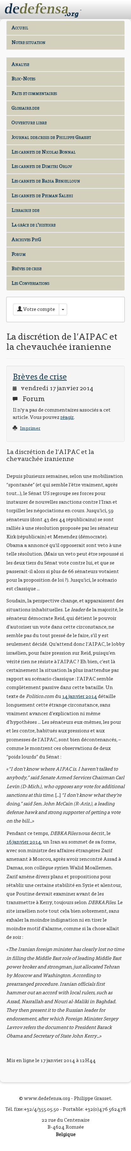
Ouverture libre (29, 122)
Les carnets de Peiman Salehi (42, 195)
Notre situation (28, 42)
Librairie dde (25, 210)
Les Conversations (30, 283)
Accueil (19, 27)
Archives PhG (26, 239)
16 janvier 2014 (23, 842)
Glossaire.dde (25, 108)
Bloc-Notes (23, 78)
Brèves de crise (26, 268)
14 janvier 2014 (79, 696)
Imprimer (30, 428)
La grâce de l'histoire (33, 224)
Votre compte (38, 309)
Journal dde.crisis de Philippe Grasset (51, 137)
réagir (67, 417)
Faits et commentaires (34, 93)
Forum (18, 254)
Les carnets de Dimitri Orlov (41, 166)
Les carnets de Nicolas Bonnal (43, 152)
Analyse (20, 64)
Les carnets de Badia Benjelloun (45, 180)
